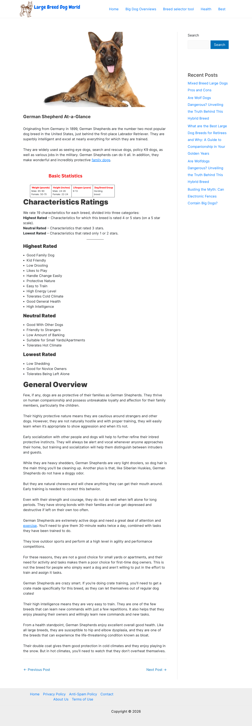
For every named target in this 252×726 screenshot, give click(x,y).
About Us (60, 699)
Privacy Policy (54, 694)
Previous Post (36, 670)
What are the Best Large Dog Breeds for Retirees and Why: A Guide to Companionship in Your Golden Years (207, 140)
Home (35, 694)
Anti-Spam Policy (83, 694)
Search (193, 35)
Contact (106, 694)
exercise (30, 526)
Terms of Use (82, 699)
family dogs (101, 160)
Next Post (156, 670)
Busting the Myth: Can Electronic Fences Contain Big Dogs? (206, 196)
